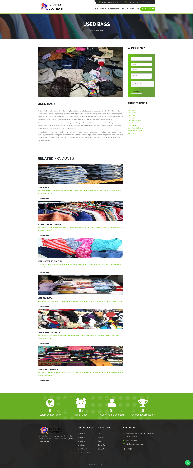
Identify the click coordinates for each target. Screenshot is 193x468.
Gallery (125, 9)
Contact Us (134, 9)
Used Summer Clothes (49, 332)
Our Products (113, 9)
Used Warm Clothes (48, 369)
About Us (103, 9)
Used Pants (131, 115)
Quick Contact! (148, 9)
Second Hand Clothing (49, 224)
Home (96, 9)
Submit (136, 91)
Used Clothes (132, 110)
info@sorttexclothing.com (110, 2)
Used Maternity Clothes (50, 261)
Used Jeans (43, 187)
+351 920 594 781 (134, 2)
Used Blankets (45, 298)
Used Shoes (132, 113)
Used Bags (100, 30)
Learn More (44, 198)
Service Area (102, 449)
